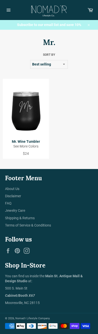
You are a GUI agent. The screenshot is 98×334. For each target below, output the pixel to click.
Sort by (49, 54)
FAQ (8, 203)
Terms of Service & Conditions (28, 225)
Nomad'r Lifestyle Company (32, 318)
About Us (12, 189)
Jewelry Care (15, 210)
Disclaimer (13, 196)
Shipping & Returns (20, 218)
